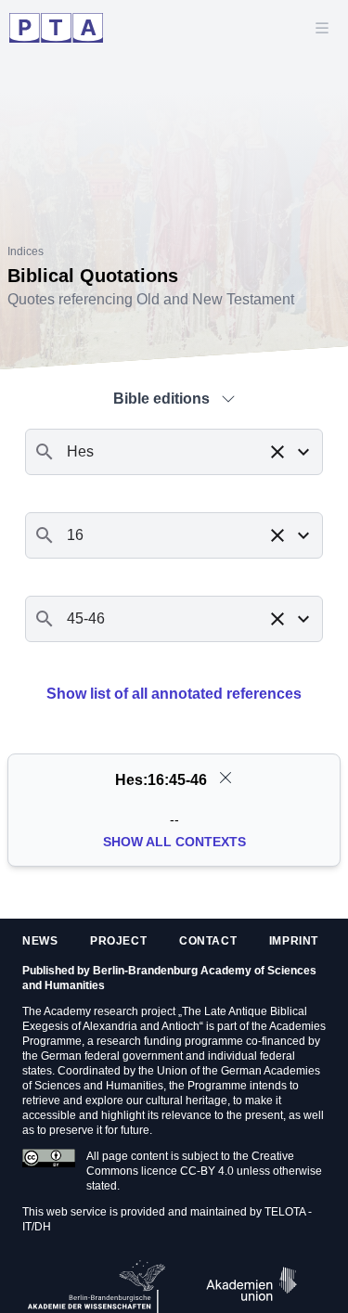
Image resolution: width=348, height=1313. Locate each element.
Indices (25, 251)
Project (118, 940)
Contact (208, 940)
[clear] (225, 777)
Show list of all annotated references (174, 694)
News (40, 940)
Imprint (293, 940)
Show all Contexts (174, 841)
